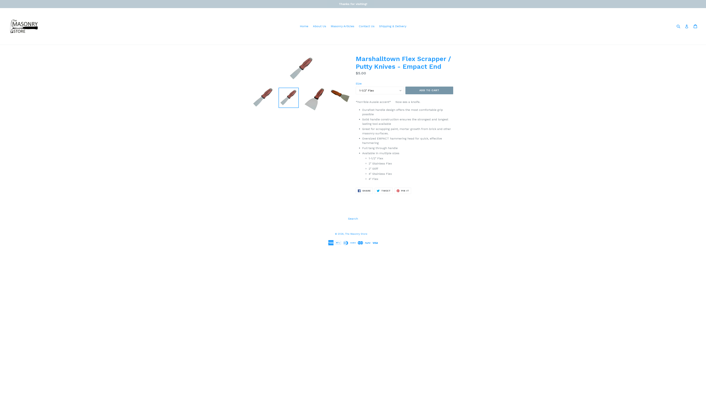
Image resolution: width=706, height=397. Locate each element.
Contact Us (367, 26)
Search (353, 218)
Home (304, 26)
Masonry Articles (342, 26)
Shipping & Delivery (392, 26)
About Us (319, 26)
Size (359, 83)
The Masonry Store (356, 234)
